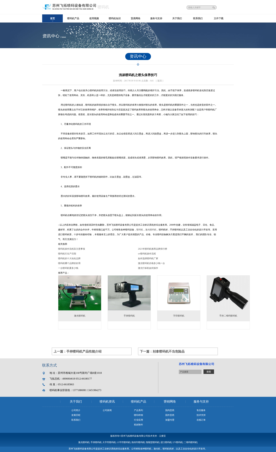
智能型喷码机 (152, 442)
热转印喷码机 (138, 442)
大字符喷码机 (109, 442)
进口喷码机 (166, 442)
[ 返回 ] (159, 81)
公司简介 (75, 410)
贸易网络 (135, 18)
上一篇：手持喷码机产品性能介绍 (78, 351)
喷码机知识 (115, 18)
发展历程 (75, 415)
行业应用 (138, 420)
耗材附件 (138, 425)
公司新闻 (107, 410)
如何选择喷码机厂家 (148, 258)
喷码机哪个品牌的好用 (69, 263)
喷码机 (144, 90)
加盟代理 (169, 420)
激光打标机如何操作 (148, 268)
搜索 (214, 7)
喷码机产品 (73, 18)
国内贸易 (169, 410)
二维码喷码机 (190, 442)
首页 (52, 18)
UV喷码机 (178, 442)
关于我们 (177, 18)
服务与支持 (156, 18)
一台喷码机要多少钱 (68, 268)
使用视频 (94, 18)
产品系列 (138, 410)
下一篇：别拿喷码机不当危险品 (162, 351)
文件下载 (218, 18)
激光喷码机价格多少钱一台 (151, 263)
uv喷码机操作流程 (147, 253)
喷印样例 (138, 415)
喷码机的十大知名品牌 (69, 258)
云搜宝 (162, 436)
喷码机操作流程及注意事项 (71, 249)
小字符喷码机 (123, 442)
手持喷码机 (96, 442)
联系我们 (198, 18)
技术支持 (201, 415)
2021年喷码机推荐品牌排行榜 (152, 249)
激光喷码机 (151, 229)
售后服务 (201, 410)
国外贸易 (169, 415)
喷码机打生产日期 (67, 253)
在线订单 (201, 420)
